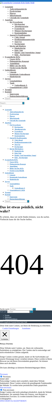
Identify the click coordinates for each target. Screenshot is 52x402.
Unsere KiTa (15, 59)
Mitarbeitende (15, 16)
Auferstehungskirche (18, 9)
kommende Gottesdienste (20, 74)
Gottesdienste (10, 70)
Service (8, 79)
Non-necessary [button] (5, 388)
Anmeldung (14, 63)
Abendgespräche (21, 26)
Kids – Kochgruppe (22, 55)
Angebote (9, 20)
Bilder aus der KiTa (18, 66)
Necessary (7, 377)
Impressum (14, 94)
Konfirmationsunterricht (25, 40)
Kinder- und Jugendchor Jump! (28, 53)
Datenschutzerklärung (19, 96)
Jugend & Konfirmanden (20, 35)
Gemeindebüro (16, 81)
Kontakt (8, 92)
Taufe (12, 83)
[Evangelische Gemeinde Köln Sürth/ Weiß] (17, 3)
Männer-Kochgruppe (23, 31)
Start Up (18, 42)
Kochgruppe (20, 44)
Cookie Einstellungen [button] (10, 328)
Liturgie (13, 72)
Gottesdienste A (21, 85)
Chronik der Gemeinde (19, 18)
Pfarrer (13, 13)
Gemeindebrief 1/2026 (19, 87)
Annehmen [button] (26, 328)
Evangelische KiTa (12, 57)
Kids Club (19, 50)
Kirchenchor (20, 24)
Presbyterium (15, 11)
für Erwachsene (16, 22)
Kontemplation (21, 33)
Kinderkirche (20, 48)
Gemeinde (9, 7)
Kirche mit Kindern (18, 46)
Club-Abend (20, 37)
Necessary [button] (4, 374)
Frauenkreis (20, 29)
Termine (8, 90)
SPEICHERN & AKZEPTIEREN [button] (13, 401)
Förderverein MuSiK (18, 68)
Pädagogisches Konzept (19, 61)
